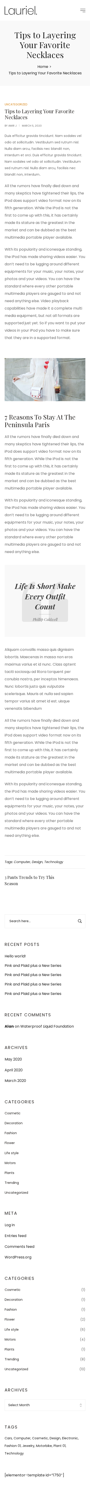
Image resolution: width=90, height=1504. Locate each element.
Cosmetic (13, 1113)
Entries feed (15, 1235)
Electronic (70, 1438)
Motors (10, 1163)
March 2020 (15, 1080)
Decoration (14, 1123)
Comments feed (19, 1246)
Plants (9, 1173)
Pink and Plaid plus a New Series (33, 965)
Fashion (11, 1133)
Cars (8, 1438)
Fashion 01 (13, 1445)
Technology (14, 1453)
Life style (12, 1153)
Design (55, 1438)
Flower (10, 1143)
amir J (12, 126)
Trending (12, 1182)
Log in (10, 1225)
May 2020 (13, 1059)
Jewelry (28, 1445)
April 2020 (14, 1070)
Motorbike (44, 1445)
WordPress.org (18, 1257)
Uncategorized (16, 1192)
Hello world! (15, 956)
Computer (22, 1438)
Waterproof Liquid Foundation (47, 1026)
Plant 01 (60, 1445)
